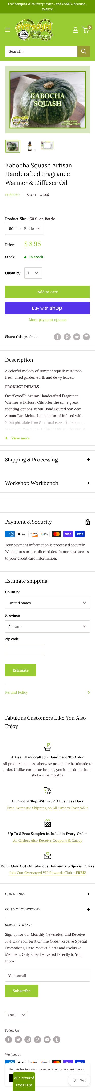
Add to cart (47, 291)
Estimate (21, 670)
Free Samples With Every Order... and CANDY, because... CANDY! (47, 6)
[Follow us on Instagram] (27, 1039)
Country (12, 592)
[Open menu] (7, 30)
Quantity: (13, 273)
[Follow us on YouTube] (47, 1039)
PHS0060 (12, 195)
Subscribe (22, 990)
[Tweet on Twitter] (76, 336)
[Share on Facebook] (57, 336)
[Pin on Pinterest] (67, 336)
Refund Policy (16, 692)
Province (12, 615)
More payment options (47, 319)
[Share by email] (86, 336)
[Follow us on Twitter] (18, 1039)
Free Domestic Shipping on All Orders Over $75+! (47, 808)
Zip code (12, 639)
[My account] (75, 30)
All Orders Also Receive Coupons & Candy (47, 840)
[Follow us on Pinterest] (37, 1039)
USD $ (12, 1015)
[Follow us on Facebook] (8, 1039)
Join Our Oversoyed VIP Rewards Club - (47, 872)
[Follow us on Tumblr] (56, 1039)
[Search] (83, 51)
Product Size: (30, 218)
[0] (86, 30)
